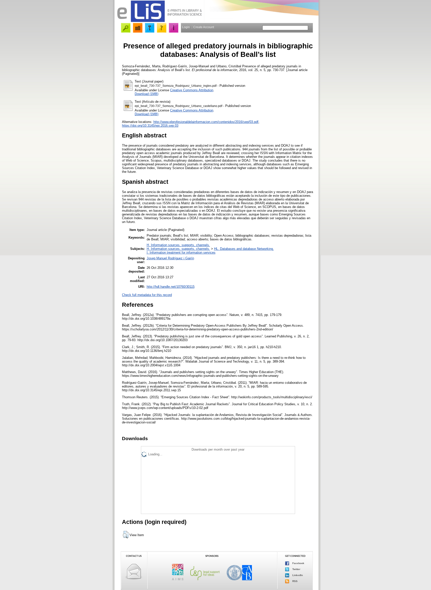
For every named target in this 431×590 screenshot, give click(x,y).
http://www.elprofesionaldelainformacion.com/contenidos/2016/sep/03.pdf (205, 122)
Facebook (298, 563)
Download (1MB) (146, 94)
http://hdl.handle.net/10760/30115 (171, 287)
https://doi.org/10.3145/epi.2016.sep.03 (150, 125)
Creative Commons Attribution (191, 90)
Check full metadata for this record (147, 295)
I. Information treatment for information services (181, 252)
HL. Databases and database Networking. (244, 249)
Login (186, 27)
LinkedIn (297, 575)
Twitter (296, 569)
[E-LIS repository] (159, 21)
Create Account (203, 27)
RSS (295, 581)
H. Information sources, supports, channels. (178, 245)
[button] (125, 534)
